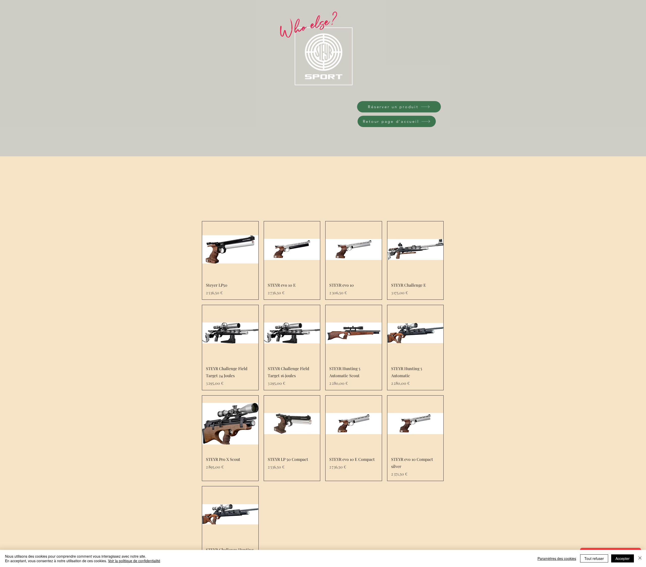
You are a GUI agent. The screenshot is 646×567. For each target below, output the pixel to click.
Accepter (622, 558)
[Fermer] (640, 558)
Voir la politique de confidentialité (134, 560)
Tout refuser (594, 558)
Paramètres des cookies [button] (556, 558)
